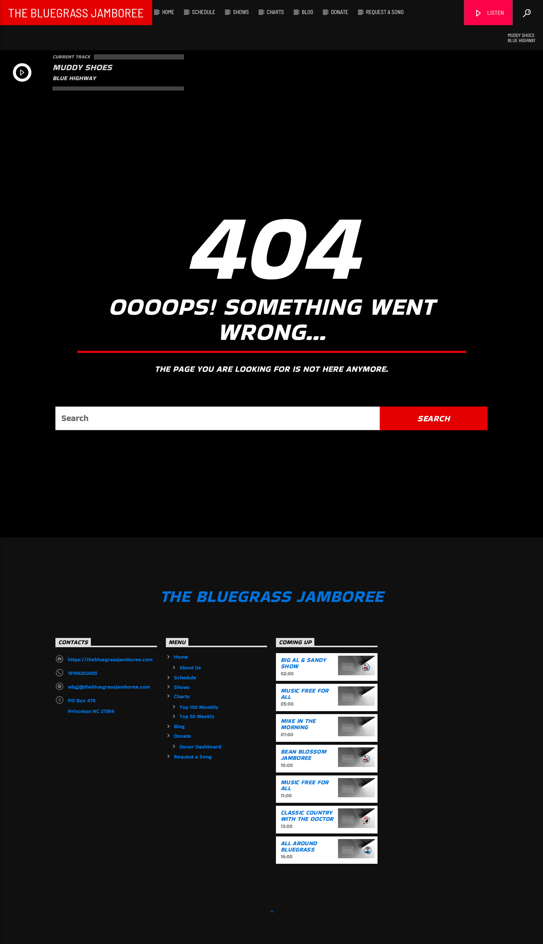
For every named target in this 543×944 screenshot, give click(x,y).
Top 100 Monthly (199, 707)
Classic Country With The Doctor (307, 815)
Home (168, 12)
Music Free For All (304, 693)
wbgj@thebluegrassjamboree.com (109, 686)
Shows (241, 12)
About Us (190, 667)
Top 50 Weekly (197, 716)
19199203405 (82, 673)
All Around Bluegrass (299, 846)
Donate (339, 12)
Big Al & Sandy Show (303, 663)
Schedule (203, 12)
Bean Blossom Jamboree (303, 754)
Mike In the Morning (298, 724)
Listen (495, 12)
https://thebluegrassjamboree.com (110, 659)
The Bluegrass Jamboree (76, 12)
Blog (307, 12)
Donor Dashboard (200, 746)
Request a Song (385, 12)
